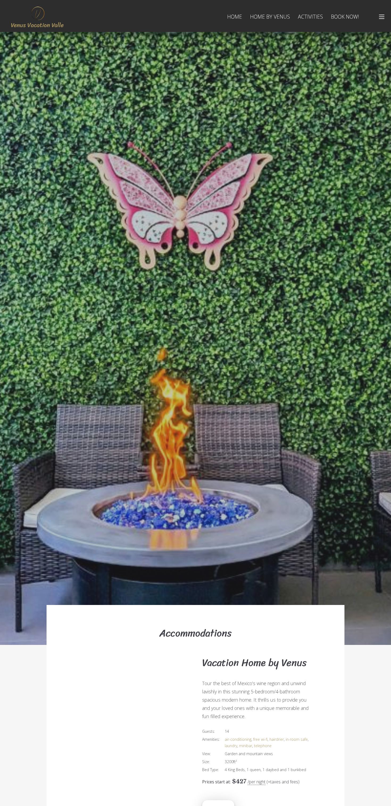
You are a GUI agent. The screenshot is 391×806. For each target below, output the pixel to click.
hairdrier (276, 739)
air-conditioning (238, 739)
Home (234, 16)
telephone (263, 745)
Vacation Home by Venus (254, 662)
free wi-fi (260, 739)
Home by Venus (270, 16)
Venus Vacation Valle (37, 25)
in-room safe (297, 739)
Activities (310, 16)
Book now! (345, 16)
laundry (231, 745)
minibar (245, 745)
